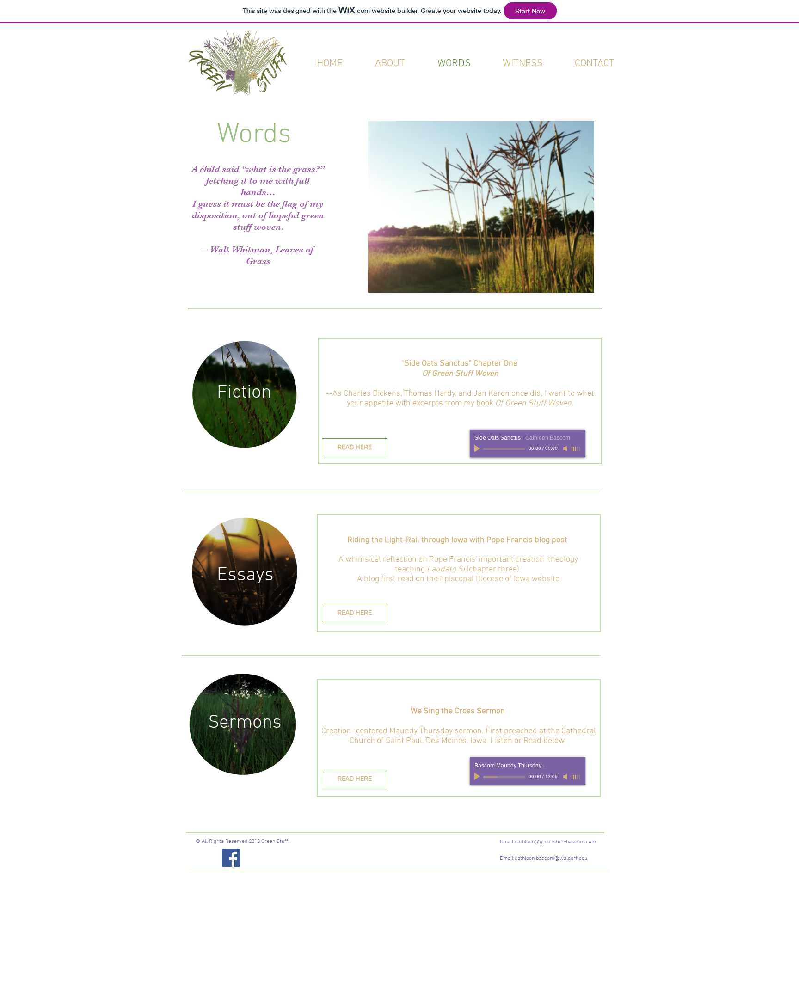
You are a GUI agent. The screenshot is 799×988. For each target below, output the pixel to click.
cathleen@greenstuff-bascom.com (555, 842)
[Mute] (566, 776)
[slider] (576, 777)
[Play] (478, 776)
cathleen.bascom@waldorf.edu (551, 858)
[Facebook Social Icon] (231, 858)
